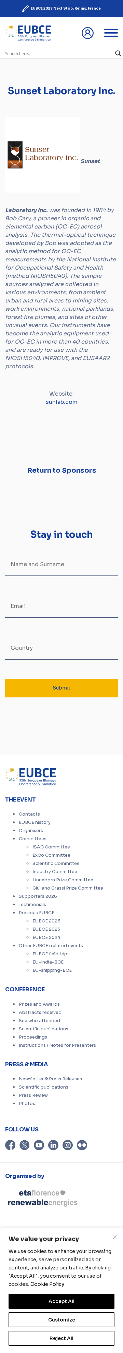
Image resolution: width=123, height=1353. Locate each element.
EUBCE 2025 (46, 929)
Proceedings (33, 1037)
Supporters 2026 (38, 896)
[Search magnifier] (118, 53)
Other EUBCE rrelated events (51, 945)
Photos (27, 1103)
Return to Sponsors (61, 470)
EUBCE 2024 (46, 937)
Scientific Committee (56, 863)
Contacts (29, 814)
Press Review (33, 1095)
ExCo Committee (51, 855)
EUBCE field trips (51, 954)
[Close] (114, 1237)
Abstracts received (40, 1012)
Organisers (31, 830)
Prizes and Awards (39, 1004)
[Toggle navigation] (111, 33)
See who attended (39, 1020)
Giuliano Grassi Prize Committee (67, 888)
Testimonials (32, 904)
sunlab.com (62, 402)
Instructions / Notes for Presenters (57, 1045)
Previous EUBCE (36, 913)
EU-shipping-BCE (52, 970)
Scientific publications (43, 1029)
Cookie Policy (47, 1284)
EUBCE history (35, 822)
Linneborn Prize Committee (62, 880)
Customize (61, 1320)
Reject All (61, 1338)
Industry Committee (54, 871)
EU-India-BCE (48, 962)
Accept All (61, 1301)
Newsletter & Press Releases (50, 1079)
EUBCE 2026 (46, 921)
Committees (32, 839)
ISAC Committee (51, 847)
